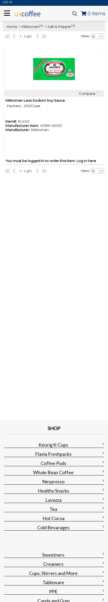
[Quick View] (54, 69)
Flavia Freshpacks (53, 454)
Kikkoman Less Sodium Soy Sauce (35, 100)
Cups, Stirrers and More (53, 573)
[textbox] (95, 36)
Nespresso (53, 481)
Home (12, 26)
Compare (87, 93)
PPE (53, 591)
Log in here (86, 161)
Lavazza (53, 500)
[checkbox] (98, 93)
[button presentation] (101, 36)
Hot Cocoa (53, 518)
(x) (41, 25)
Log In (7, 2)
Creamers (53, 564)
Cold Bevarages (53, 527)
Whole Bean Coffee (53, 472)
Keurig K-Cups (53, 445)
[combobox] (97, 36)
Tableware (53, 582)
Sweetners (53, 555)
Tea (53, 509)
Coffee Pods (53, 463)
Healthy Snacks (53, 491)
